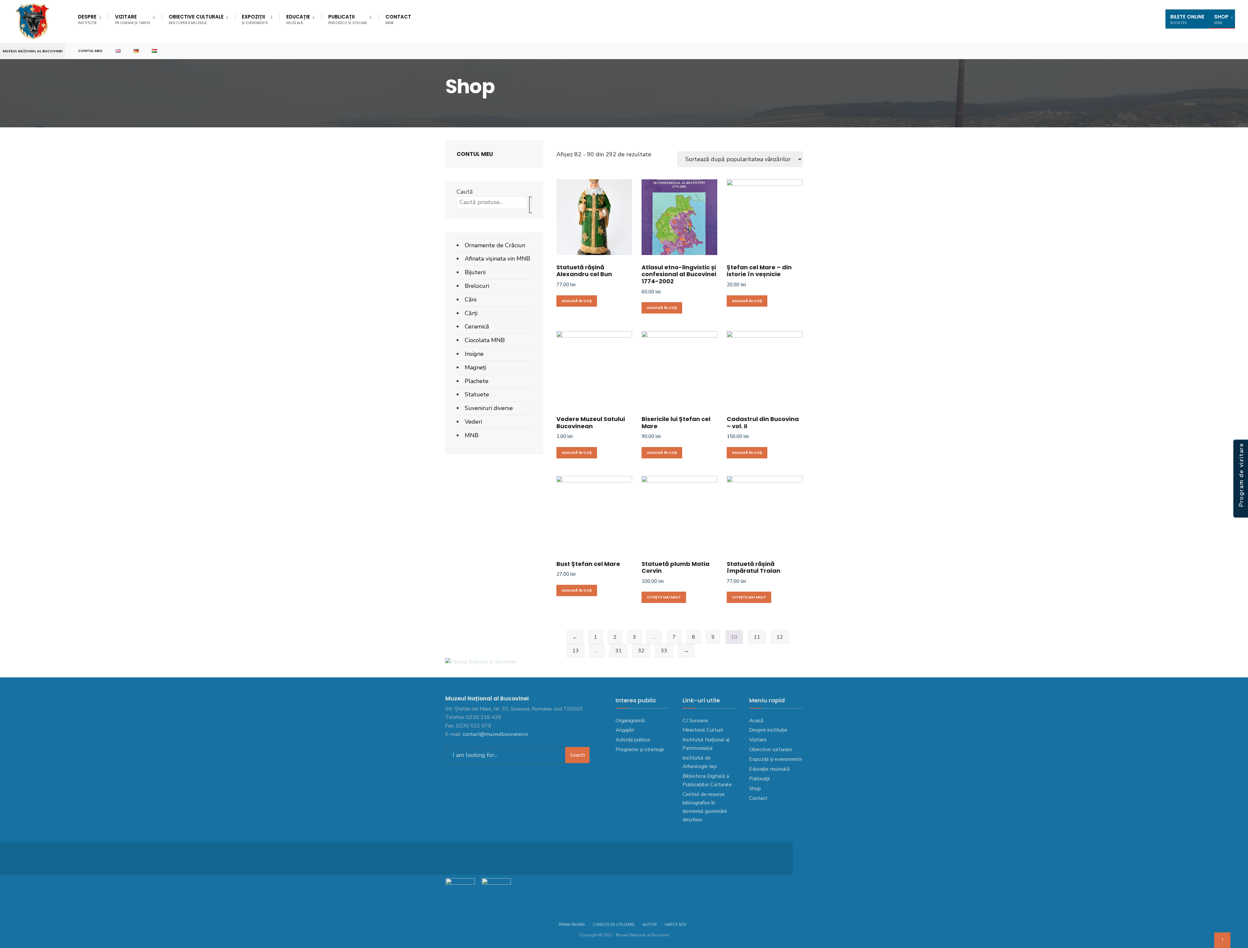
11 (757, 637)
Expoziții (255, 19)
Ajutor (650, 924)
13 (575, 650)
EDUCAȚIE (298, 19)
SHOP (1221, 19)
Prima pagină (572, 924)
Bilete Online (1187, 19)
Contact (398, 19)
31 (618, 650)
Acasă (756, 720)
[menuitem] (93, 18)
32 (641, 650)
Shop (755, 788)
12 (779, 637)
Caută (465, 192)
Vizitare (132, 19)
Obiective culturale (196, 19)
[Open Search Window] (1232, 51)
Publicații (347, 19)
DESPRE (87, 19)
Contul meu (90, 50)
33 (664, 650)
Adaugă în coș (577, 300)
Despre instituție (768, 730)
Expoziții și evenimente (775, 759)
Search (577, 755)
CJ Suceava (695, 720)
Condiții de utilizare (614, 924)
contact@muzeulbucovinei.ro (495, 734)
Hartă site (675, 924)
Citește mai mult (664, 597)
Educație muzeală (769, 769)
